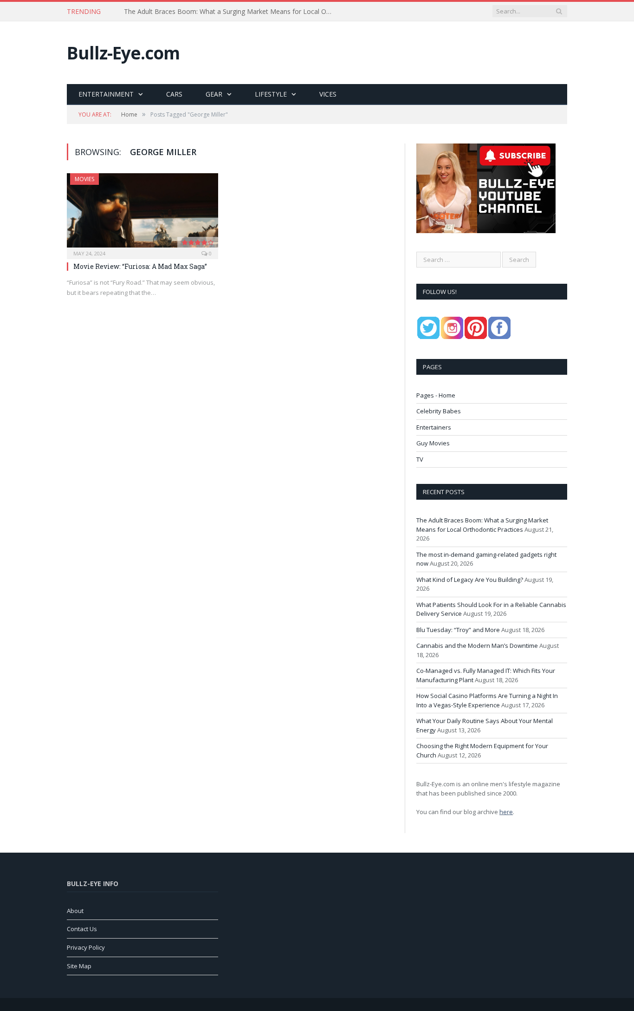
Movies (84, 179)
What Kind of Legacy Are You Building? (469, 579)
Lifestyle (271, 94)
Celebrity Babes (438, 411)
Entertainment (106, 94)
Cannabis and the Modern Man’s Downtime (477, 645)
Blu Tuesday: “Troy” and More (458, 630)
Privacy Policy (86, 947)
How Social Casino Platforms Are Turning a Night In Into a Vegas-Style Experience (487, 700)
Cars (174, 94)
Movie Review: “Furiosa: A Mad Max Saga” (140, 266)
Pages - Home (435, 395)
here (506, 812)
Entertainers (433, 427)
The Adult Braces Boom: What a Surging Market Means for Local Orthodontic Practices (230, 11)
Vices (327, 94)
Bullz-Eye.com (123, 53)
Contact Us (82, 929)
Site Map (79, 966)
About (75, 911)
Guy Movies (433, 443)
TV (419, 459)
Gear (214, 94)
